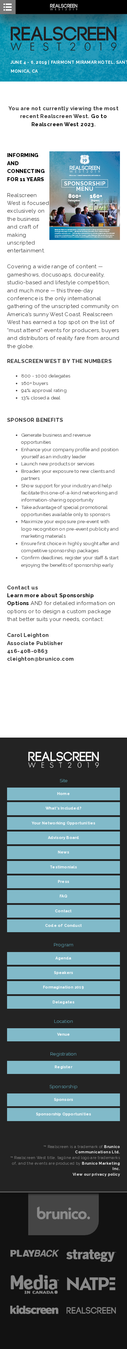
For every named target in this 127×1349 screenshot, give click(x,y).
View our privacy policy (96, 1174)
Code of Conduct (63, 925)
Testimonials (63, 867)
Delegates (64, 1002)
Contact (63, 911)
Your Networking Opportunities (64, 823)
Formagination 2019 (63, 987)
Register (63, 1067)
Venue (63, 1034)
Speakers (63, 972)
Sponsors (63, 1099)
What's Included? (63, 808)
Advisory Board (63, 837)
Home (63, 793)
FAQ (63, 896)
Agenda (63, 958)
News (63, 852)
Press (63, 881)
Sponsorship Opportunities (63, 1114)
